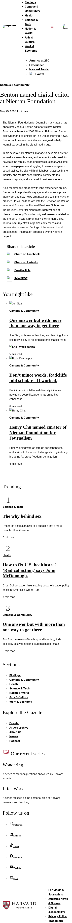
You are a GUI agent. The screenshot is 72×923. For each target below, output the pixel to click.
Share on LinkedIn (26, 262)
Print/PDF (20, 278)
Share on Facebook (27, 254)
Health (7, 555)
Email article (22, 270)
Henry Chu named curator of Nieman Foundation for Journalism (37, 433)
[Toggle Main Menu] (52, 26)
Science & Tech (13, 506)
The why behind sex (22, 516)
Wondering (13, 764)
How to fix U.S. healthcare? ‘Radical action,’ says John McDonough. (30, 570)
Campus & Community (14, 84)
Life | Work (13, 788)
